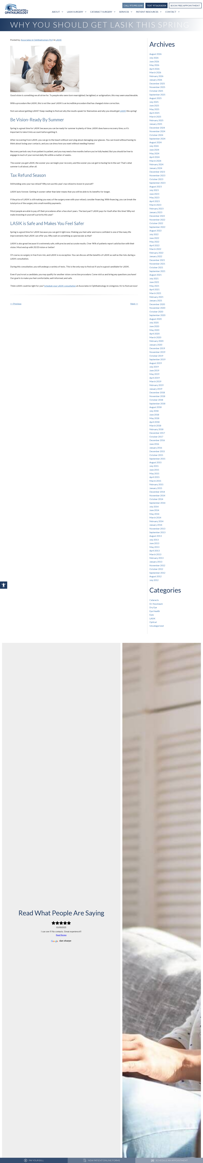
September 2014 (157, 502)
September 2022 (157, 227)
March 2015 (155, 480)
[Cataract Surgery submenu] (115, 12)
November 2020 (157, 307)
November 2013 (157, 528)
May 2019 (154, 374)
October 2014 (156, 499)
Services (124, 11)
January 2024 (155, 168)
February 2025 (156, 120)
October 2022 (156, 223)
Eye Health (154, 611)
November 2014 (157, 495)
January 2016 (155, 447)
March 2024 (155, 160)
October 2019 (156, 355)
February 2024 (156, 164)
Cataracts (154, 600)
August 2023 (155, 186)
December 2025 (157, 83)
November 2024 (157, 131)
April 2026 (154, 68)
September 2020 (157, 315)
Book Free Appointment (185, 5)
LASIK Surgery (75, 11)
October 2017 (156, 436)
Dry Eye (153, 607)
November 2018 (157, 396)
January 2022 (155, 256)
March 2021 (155, 293)
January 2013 (155, 561)
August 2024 (155, 142)
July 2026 (154, 57)
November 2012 (157, 565)
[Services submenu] (132, 12)
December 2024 (157, 127)
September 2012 (157, 572)
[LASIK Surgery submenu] (86, 12)
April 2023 (154, 201)
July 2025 (154, 102)
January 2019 (155, 388)
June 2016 (154, 444)
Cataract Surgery (101, 11)
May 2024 (154, 153)
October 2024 (156, 135)
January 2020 (155, 344)
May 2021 (154, 285)
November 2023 (157, 175)
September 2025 (157, 94)
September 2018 (157, 403)
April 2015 (154, 477)
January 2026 (155, 79)
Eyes (151, 614)
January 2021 (155, 300)
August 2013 (155, 536)
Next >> (134, 303)
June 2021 (154, 282)
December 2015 (157, 451)
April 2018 (154, 422)
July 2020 (154, 322)
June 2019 (154, 370)
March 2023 (155, 204)
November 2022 (157, 219)
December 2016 (157, 440)
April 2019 (154, 377)
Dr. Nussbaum (156, 603)
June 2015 (154, 469)
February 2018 (156, 429)
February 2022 (156, 252)
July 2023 (154, 190)
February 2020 (156, 341)
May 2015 (154, 473)
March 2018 (155, 425)
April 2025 (154, 112)
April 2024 (154, 157)
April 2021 (154, 289)
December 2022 (157, 216)
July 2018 (154, 411)
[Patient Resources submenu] (161, 12)
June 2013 (154, 543)
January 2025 (155, 124)
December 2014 (157, 491)
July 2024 (154, 146)
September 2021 (157, 271)
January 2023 (155, 212)
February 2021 (156, 297)
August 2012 (155, 576)
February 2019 (156, 385)
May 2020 (154, 330)
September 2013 (157, 532)
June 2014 (154, 510)
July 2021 (154, 278)
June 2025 (154, 105)
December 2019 (157, 348)
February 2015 (156, 484)
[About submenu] (63, 12)
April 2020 (154, 333)
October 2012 (156, 569)
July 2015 (154, 466)
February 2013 (156, 558)
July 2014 (154, 506)
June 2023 (154, 193)
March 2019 (155, 381)
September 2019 (157, 359)
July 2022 (154, 234)
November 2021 (157, 263)
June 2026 (154, 61)
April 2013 (154, 550)
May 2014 (154, 514)
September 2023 (157, 182)
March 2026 (155, 72)
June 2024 (154, 149)
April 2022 (154, 245)
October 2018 (156, 399)
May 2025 (154, 109)
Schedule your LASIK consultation (60, 285)
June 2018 (154, 414)
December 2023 (157, 171)
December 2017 (157, 433)
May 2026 (154, 65)
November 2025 (157, 87)
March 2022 (155, 249)
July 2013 (154, 539)
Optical (153, 622)
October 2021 (156, 267)
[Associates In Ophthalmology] (16, 9)
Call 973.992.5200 (133, 5)
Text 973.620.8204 (156, 5)
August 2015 (155, 462)
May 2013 (154, 547)
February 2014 (156, 521)
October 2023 (156, 179)
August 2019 (155, 363)
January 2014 (155, 524)
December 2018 (157, 392)
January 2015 (155, 488)
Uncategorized (156, 625)
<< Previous (15, 303)
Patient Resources (147, 11)
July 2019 (154, 366)
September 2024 (157, 138)
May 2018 (154, 418)
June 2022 (154, 238)
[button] (3, 585)
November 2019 (157, 352)
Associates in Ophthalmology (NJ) (37, 39)
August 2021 (155, 274)
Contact (170, 11)
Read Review (61, 935)
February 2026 (156, 76)
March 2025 (155, 116)
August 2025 (155, 98)
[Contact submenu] (179, 12)
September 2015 (157, 458)
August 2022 (155, 230)
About (56, 11)
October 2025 (156, 90)
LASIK (59, 39)
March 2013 (155, 554)
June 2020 (154, 326)
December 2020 (157, 304)
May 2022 (154, 241)
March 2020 (155, 337)
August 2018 (155, 407)
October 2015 (156, 455)
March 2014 (155, 517)
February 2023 (156, 208)
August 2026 (155, 54)
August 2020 (155, 319)
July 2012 (154, 580)
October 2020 (156, 311)
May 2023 (154, 197)
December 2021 (157, 260)
